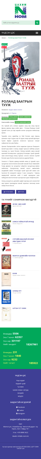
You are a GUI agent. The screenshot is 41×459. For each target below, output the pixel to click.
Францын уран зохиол (9, 119)
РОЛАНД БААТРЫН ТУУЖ (17, 38)
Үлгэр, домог (13, 117)
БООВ (15, 273)
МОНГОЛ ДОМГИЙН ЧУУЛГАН (24, 256)
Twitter (21, 410)
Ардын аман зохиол (15, 110)
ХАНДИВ (20, 393)
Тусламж (20, 387)
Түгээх (21, 192)
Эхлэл (4, 38)
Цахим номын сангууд (20, 390)
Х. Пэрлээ (13, 113)
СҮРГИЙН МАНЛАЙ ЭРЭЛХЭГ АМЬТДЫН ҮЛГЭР (23, 240)
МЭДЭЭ (20, 396)
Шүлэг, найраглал (25, 117)
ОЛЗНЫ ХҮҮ (17, 291)
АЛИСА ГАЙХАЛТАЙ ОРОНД (23, 222)
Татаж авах (9, 192)
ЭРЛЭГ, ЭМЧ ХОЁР (19, 204)
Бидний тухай (20, 384)
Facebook (21, 407)
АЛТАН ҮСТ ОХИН (19, 308)
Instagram (21, 413)
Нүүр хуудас (20, 380)
